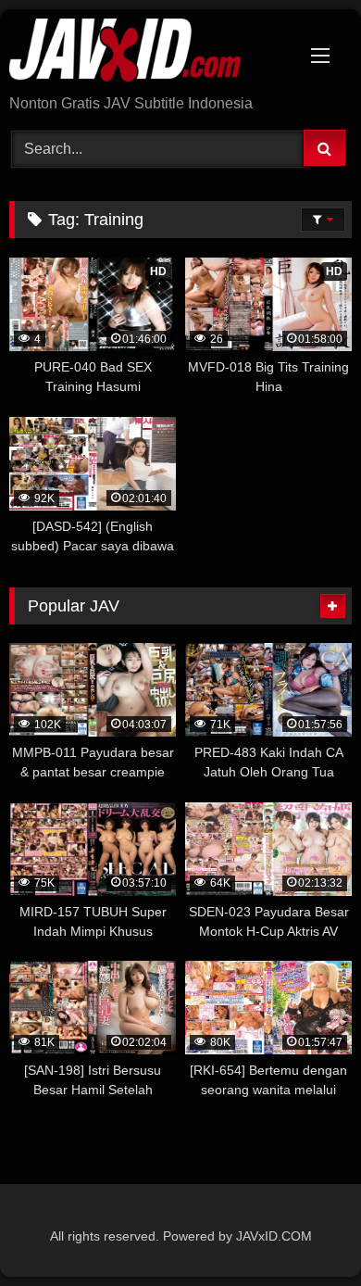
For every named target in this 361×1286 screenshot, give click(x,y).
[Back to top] (303, 1231)
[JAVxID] (148, 53)
